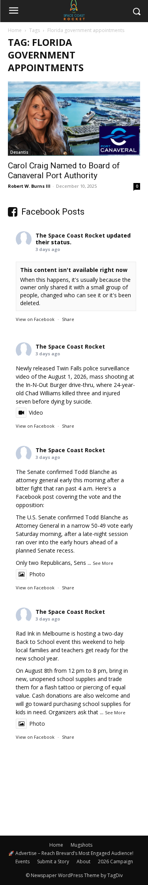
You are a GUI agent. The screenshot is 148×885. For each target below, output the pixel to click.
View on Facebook (35, 319)
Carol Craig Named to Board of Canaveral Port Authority (64, 170)
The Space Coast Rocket (70, 235)
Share (68, 319)
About (83, 861)
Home (15, 30)
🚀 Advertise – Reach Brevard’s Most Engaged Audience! (70, 853)
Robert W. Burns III (29, 186)
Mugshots (81, 845)
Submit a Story (53, 861)
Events (22, 861)
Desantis (19, 152)
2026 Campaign (115, 861)
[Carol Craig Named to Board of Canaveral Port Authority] (74, 118)
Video (36, 412)
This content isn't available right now (73, 270)
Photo (37, 574)
